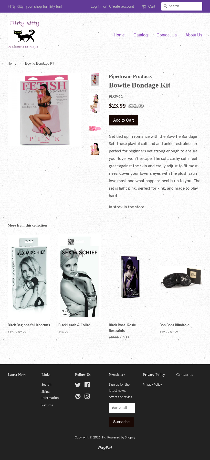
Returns (47, 405)
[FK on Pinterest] (78, 398)
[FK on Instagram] (87, 398)
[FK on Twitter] (78, 386)
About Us (193, 35)
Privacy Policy (152, 385)
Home (119, 35)
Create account (121, 6)
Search (46, 385)
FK (104, 437)
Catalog (140, 35)
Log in (96, 6)
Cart (151, 6)
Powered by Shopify (121, 437)
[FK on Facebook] (87, 386)
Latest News (17, 375)
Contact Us (166, 35)
